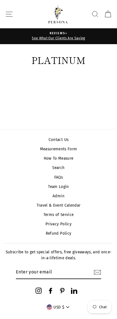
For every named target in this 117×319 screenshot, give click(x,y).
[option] (58, 36)
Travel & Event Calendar (59, 205)
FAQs (58, 177)
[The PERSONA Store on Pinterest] (62, 291)
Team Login (58, 186)
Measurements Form (58, 149)
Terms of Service (58, 214)
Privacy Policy (58, 224)
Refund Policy (58, 233)
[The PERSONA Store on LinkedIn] (74, 291)
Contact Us (58, 139)
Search (58, 167)
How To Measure (59, 158)
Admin (58, 196)
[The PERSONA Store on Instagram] (38, 291)
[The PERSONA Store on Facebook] (50, 291)
